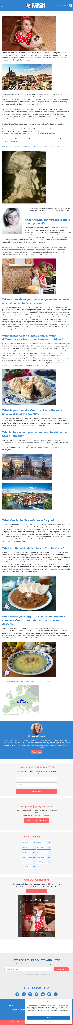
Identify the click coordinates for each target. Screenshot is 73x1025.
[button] (69, 1001)
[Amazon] (37, 994)
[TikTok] (56, 994)
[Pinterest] (49, 994)
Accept (48, 1017)
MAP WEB (13, 1005)
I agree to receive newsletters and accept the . (37, 974)
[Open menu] (2, 5)
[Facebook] (17, 994)
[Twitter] (24, 994)
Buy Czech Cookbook (36, 891)
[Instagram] (30, 994)
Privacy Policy (49, 1021)
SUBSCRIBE (61, 969)
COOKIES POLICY (19, 1010)
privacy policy (50, 974)
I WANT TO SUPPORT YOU (37, 820)
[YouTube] (43, 994)
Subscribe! (36, 791)
